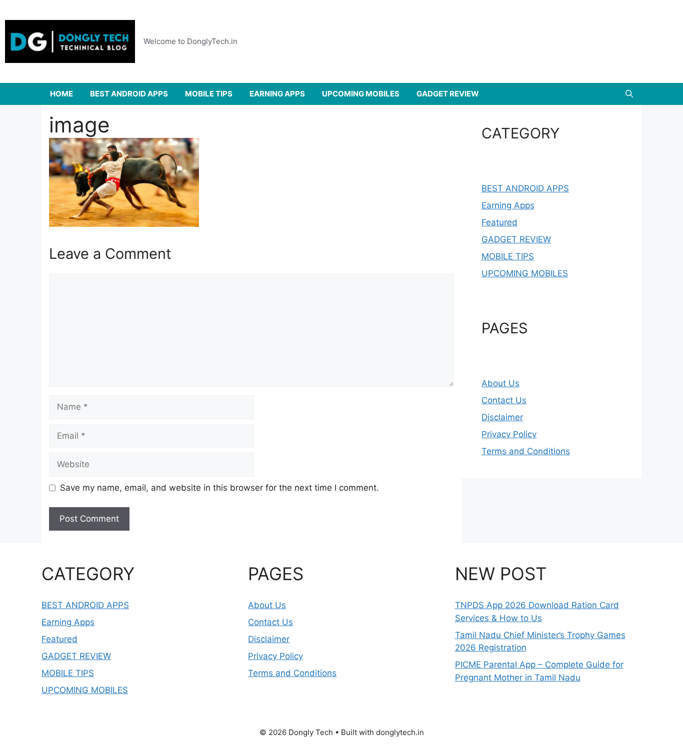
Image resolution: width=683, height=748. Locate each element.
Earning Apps (508, 205)
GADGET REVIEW (447, 93)
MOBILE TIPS (208, 93)
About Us (501, 383)
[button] (629, 94)
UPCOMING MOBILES (361, 93)
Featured (500, 222)
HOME (61, 93)
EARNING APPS (277, 93)
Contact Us (504, 400)
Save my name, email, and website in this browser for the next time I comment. (219, 488)
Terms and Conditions (526, 451)
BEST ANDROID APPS (129, 93)
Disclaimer (502, 417)
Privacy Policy (509, 434)
